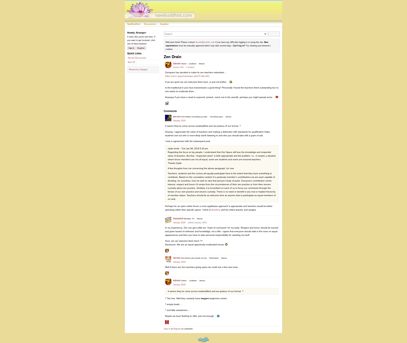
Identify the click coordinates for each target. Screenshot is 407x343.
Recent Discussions (137, 58)
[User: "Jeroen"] (168, 259)
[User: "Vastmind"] (168, 220)
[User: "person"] (168, 118)
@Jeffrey (215, 209)
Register (141, 48)
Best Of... (132, 62)
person (177, 116)
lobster (177, 63)
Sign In (131, 48)
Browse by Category (138, 69)
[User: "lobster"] (168, 65)
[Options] (265, 34)
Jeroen (177, 257)
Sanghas (191, 67)
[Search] (274, 34)
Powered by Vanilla (203, 339)
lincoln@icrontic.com (205, 42)
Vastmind (178, 218)
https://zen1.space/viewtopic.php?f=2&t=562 (187, 76)
